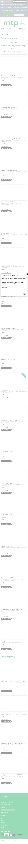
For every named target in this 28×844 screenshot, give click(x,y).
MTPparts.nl (22, 278)
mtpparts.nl (4, 287)
